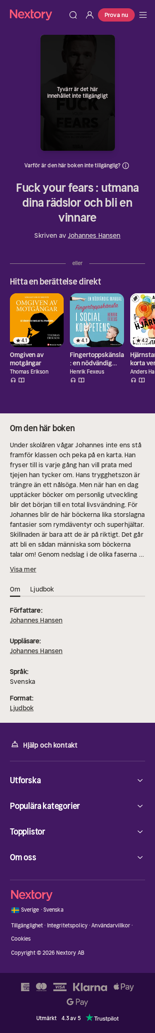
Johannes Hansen (94, 235)
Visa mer (23, 569)
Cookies (21, 938)
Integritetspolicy (67, 925)
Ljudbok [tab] (42, 589)
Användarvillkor (110, 925)
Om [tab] (15, 589)
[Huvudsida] (143, 15)
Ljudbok (21, 708)
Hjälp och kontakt (50, 745)
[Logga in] (89, 15)
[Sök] (73, 15)
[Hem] (37, 15)
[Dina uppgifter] (126, 166)
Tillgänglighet (27, 925)
